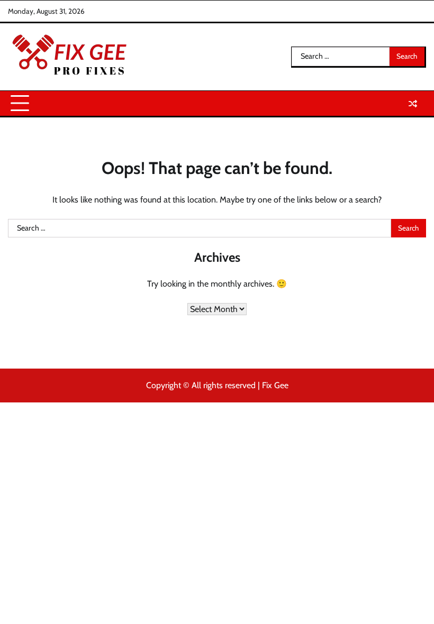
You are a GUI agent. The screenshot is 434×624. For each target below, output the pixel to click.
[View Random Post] (413, 104)
